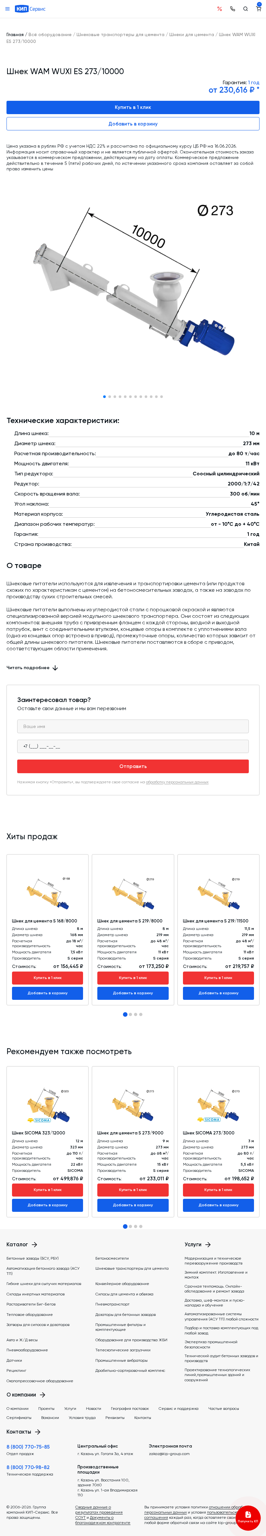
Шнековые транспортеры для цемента (120, 34)
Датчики (14, 1360)
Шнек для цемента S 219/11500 (215, 921)
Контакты (142, 1417)
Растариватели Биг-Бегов (30, 1304)
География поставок (130, 1408)
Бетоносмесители (112, 1258)
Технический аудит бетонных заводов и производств (221, 1358)
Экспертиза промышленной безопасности (211, 1344)
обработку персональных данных (177, 782)
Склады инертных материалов (35, 1294)
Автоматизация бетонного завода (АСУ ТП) (42, 1271)
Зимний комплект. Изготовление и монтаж (216, 1274)
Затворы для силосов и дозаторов (37, 1324)
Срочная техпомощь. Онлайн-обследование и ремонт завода (214, 1288)
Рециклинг (16, 1370)
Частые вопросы (223, 1408)
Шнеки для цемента (191, 34)
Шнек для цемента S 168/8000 (44, 921)
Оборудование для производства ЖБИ (131, 1340)
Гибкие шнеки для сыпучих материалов (43, 1283)
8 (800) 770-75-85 (28, 1447)
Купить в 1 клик (133, 107)
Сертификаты (18, 1417)
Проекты (46, 1408)
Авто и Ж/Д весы (22, 1340)
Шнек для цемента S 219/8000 (130, 921)
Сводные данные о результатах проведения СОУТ (99, 1512)
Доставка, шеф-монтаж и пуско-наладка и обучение (215, 1302)
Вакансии (50, 1417)
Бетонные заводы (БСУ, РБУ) (32, 1258)
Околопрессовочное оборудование (39, 1381)
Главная (15, 34)
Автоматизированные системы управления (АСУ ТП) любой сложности (222, 1316)
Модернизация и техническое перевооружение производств (213, 1260)
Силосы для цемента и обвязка (124, 1294)
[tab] (125, 1014)
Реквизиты (115, 1417)
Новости (93, 1408)
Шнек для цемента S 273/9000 (130, 1133)
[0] (258, 8)
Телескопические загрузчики (123, 1350)
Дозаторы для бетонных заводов (125, 1314)
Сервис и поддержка (179, 1408)
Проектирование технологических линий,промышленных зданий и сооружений (217, 1375)
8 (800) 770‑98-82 (28, 1467)
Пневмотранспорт (112, 1304)
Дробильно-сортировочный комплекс (130, 1370)
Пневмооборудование (27, 1350)
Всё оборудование (50, 34)
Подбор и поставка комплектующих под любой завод (221, 1330)
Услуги (70, 1408)
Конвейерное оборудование (122, 1283)
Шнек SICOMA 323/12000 (38, 1133)
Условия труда (82, 1417)
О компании (17, 1408)
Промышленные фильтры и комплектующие (120, 1327)
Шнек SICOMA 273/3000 (209, 1133)
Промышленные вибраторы (121, 1360)
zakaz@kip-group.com (169, 1453)
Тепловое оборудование (29, 1314)
